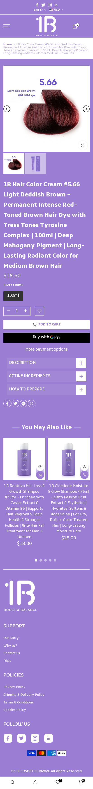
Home (7, 44)
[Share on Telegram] (23, 403)
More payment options (46, 349)
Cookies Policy (14, 710)
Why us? (10, 646)
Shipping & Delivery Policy (23, 695)
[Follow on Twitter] (43, 5)
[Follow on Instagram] (50, 5)
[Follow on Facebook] (37, 5)
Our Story (11, 638)
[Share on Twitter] (15, 403)
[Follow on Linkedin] (56, 5)
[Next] (86, 108)
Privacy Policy (14, 687)
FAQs (7, 661)
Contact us (11, 653)
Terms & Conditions (18, 703)
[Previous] (6, 108)
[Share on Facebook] (7, 403)
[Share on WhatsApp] (31, 403)
